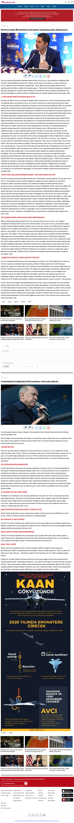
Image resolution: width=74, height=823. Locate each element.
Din (37, 6)
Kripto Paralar (42, 798)
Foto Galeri (51, 790)
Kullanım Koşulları (48, 821)
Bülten (32, 6)
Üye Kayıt (3, 805)
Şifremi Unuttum (6, 808)
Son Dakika (16, 798)
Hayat (48, 6)
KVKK (41, 821)
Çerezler (37, 821)
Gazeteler (51, 798)
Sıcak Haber (51, 800)
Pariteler (40, 800)
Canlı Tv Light (5, 795)
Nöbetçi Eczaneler (18, 795)
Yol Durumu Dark (6, 793)
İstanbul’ (23, 301)
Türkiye (11, 732)
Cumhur (4, 732)
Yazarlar (50, 795)
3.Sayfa (19, 6)
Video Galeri (51, 793)
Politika (54, 6)
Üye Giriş (3, 803)
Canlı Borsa (28, 790)
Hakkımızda (18, 821)
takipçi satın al (17, 800)
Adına (3, 301)
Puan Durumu (29, 795)
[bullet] (27, 366)
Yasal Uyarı (56, 821)
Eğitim (42, 6)
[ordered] (24, 366)
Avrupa (26, 6)
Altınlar (40, 790)
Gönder (6, 366)
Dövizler (40, 793)
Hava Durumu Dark (6, 790)
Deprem (16, 301)
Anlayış (9, 301)
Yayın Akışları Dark (18, 793)
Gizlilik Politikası (30, 821)
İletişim (23, 821)
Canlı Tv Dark (17, 790)
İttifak (29, 301)
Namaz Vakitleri (30, 793)
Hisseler (40, 795)
